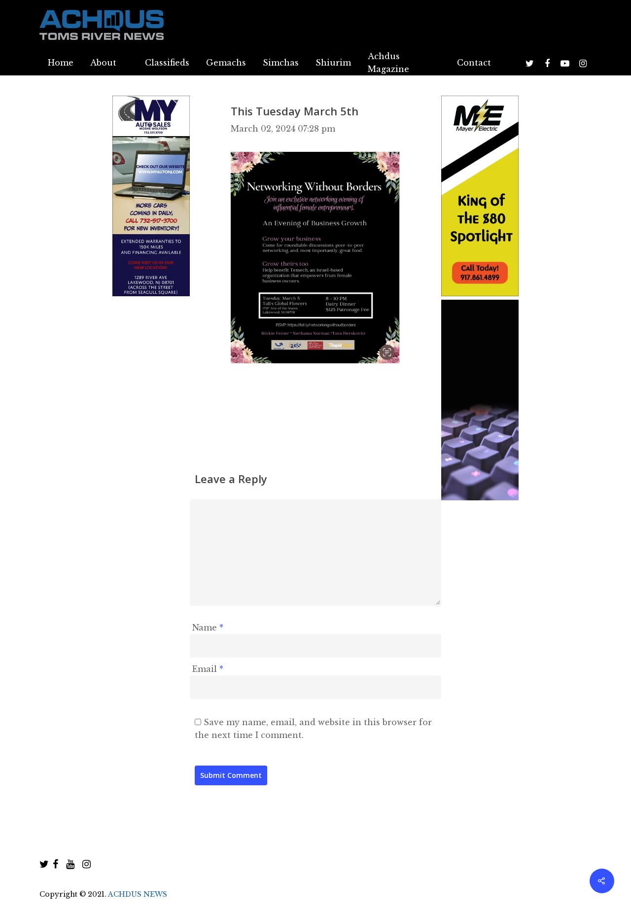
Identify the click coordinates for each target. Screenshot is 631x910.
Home (60, 63)
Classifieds (167, 63)
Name (207, 627)
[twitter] (44, 864)
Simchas (281, 63)
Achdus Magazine (388, 62)
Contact (474, 63)
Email (207, 669)
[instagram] (86, 864)
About (103, 63)
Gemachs (226, 63)
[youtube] (70, 864)
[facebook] (55, 864)
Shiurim (333, 63)
